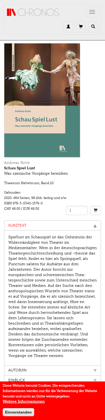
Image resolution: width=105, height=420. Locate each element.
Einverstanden (18, 412)
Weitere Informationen (24, 402)
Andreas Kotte (17, 163)
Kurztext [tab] (17, 225)
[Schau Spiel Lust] (52, 100)
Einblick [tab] (16, 380)
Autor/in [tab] (17, 370)
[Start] (33, 12)
